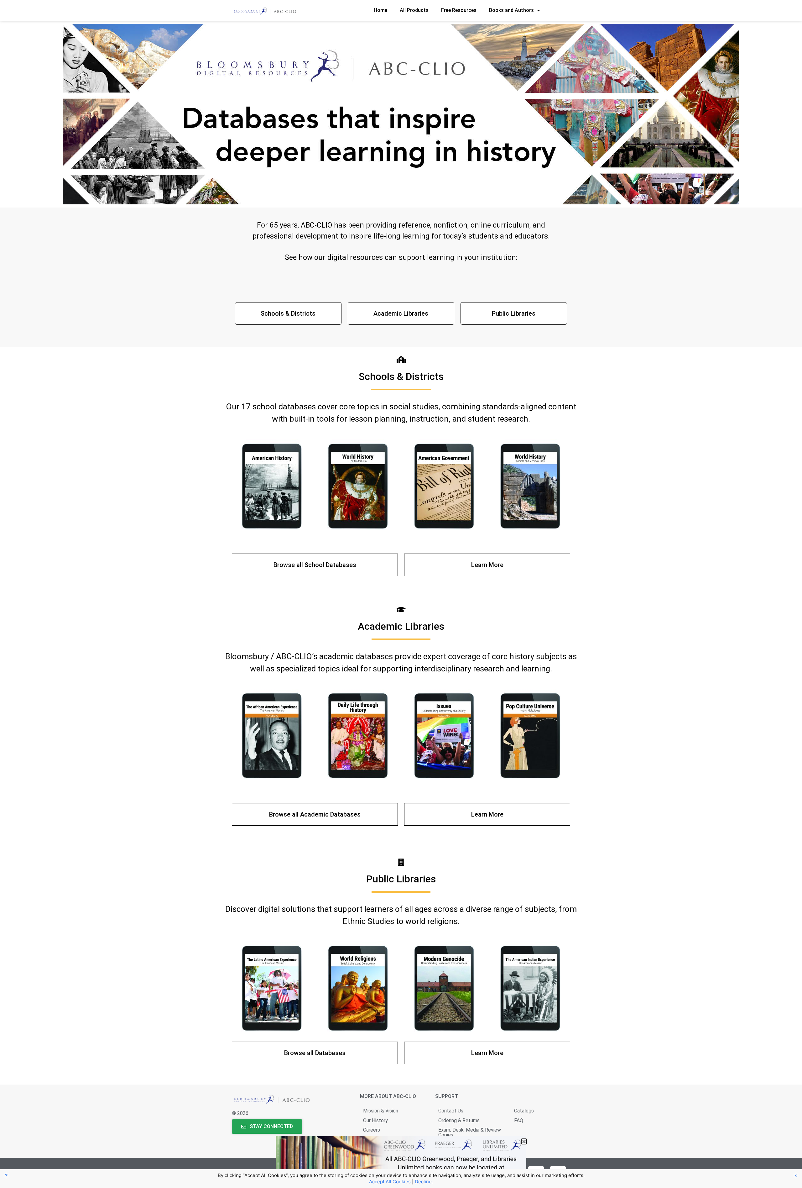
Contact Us (450, 1111)
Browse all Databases (315, 1053)
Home (380, 10)
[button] (524, 1141)
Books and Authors (511, 10)
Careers (371, 1130)
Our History (375, 1120)
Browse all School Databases (314, 565)
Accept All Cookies (390, 1182)
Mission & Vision (380, 1111)
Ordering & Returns (459, 1120)
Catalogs (524, 1111)
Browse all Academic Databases (315, 814)
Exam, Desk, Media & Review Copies (469, 1132)
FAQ (518, 1120)
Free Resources (459, 10)
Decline (423, 1182)
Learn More (487, 565)
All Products (414, 10)
